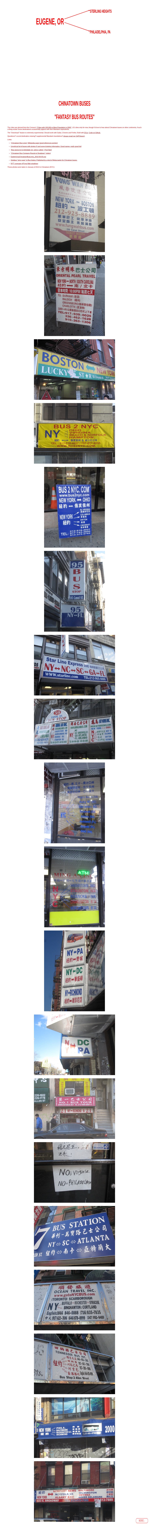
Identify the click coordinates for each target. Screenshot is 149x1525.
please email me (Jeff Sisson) (74, 136)
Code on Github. (95, 133)
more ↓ (142, 1520)
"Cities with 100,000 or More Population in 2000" (54, 127)
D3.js (86, 133)
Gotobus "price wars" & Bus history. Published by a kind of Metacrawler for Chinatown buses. (44, 160)
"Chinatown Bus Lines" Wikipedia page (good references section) (34, 143)
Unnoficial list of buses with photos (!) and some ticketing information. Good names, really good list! (46, 146)
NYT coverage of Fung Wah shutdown (24, 163)
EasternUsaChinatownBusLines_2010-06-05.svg (28, 157)
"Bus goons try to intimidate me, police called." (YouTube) (31, 150)
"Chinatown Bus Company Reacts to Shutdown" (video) (31, 153)
